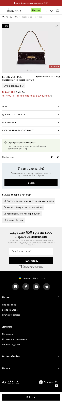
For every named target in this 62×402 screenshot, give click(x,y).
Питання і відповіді (11, 344)
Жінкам (9, 17)
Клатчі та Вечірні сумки (32, 17)
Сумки (17, 17)
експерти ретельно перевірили (28, 146)
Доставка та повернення (14, 339)
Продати (36, 10)
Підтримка (7, 334)
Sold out (31, 397)
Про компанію (9, 304)
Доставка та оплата (13, 114)
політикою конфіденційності (33, 267)
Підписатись (31, 260)
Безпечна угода (10, 310)
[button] (42, 76)
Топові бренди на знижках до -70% (31, 3)
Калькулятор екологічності (18, 130)
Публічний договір (11, 315)
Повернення (9, 122)
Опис (5, 106)
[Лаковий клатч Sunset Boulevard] (27, 70)
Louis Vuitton (12, 77)
